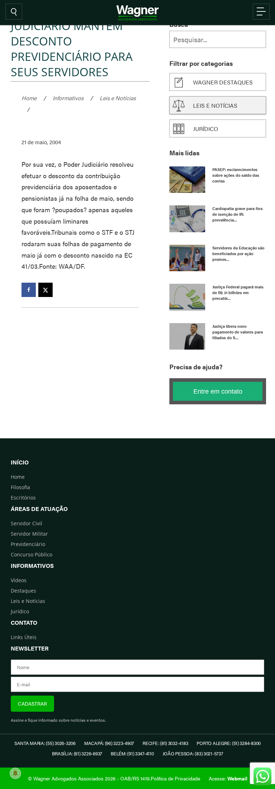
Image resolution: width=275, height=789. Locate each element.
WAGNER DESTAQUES (223, 82)
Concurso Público (31, 554)
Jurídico (205, 129)
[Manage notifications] (15, 773)
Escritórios (23, 497)
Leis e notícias (215, 105)
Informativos (68, 98)
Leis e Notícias (118, 98)
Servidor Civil (26, 523)
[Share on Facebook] (28, 290)
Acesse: (228, 778)
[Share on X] (45, 290)
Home (29, 98)
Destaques (23, 590)
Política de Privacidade (175, 778)
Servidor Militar (29, 533)
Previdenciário (28, 544)
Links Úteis (24, 637)
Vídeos (18, 580)
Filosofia (20, 487)
